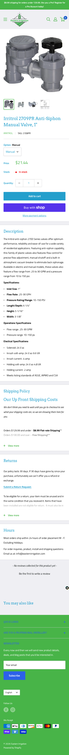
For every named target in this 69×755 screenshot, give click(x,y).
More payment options (34, 215)
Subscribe (14, 675)
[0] (62, 19)
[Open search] (48, 19)
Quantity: (8, 183)
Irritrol (8, 133)
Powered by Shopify (12, 747)
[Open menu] (5, 19)
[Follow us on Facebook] (6, 709)
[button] (34, 573)
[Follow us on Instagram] (12, 709)
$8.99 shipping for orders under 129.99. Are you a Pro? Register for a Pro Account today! (34, 4)
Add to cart (34, 196)
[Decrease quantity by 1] (19, 183)
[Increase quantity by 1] (38, 183)
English (8, 692)
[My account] (55, 19)
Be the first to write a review (34, 573)
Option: (12, 145)
